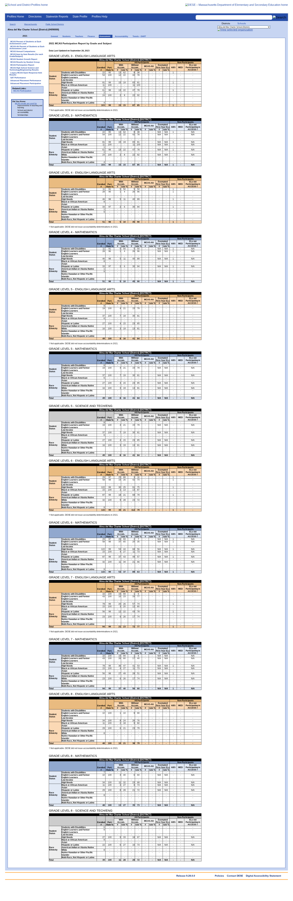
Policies (219, 875)
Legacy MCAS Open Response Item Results (25, 74)
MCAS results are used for (26, 103)
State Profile (80, 16)
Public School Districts (55, 24)
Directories (35, 16)
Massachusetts (30, 24)
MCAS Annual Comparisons (22, 51)
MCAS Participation (22, 91)
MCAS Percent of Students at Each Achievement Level (25, 43)
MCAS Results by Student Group (25, 62)
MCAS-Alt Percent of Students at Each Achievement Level (26, 47)
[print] (180, 43)
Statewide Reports (57, 16)
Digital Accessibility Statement (263, 875)
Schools (241, 23)
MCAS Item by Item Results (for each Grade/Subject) (26, 55)
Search (13, 24)
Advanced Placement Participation (25, 83)
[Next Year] (32, 36)
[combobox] (234, 17)
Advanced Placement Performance (25, 81)
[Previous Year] (20, 36)
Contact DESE (235, 875)
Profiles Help (99, 16)
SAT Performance (18, 78)
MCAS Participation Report (22, 65)
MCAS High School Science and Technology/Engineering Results (24, 69)
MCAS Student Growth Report (23, 59)
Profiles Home (15, 16)
